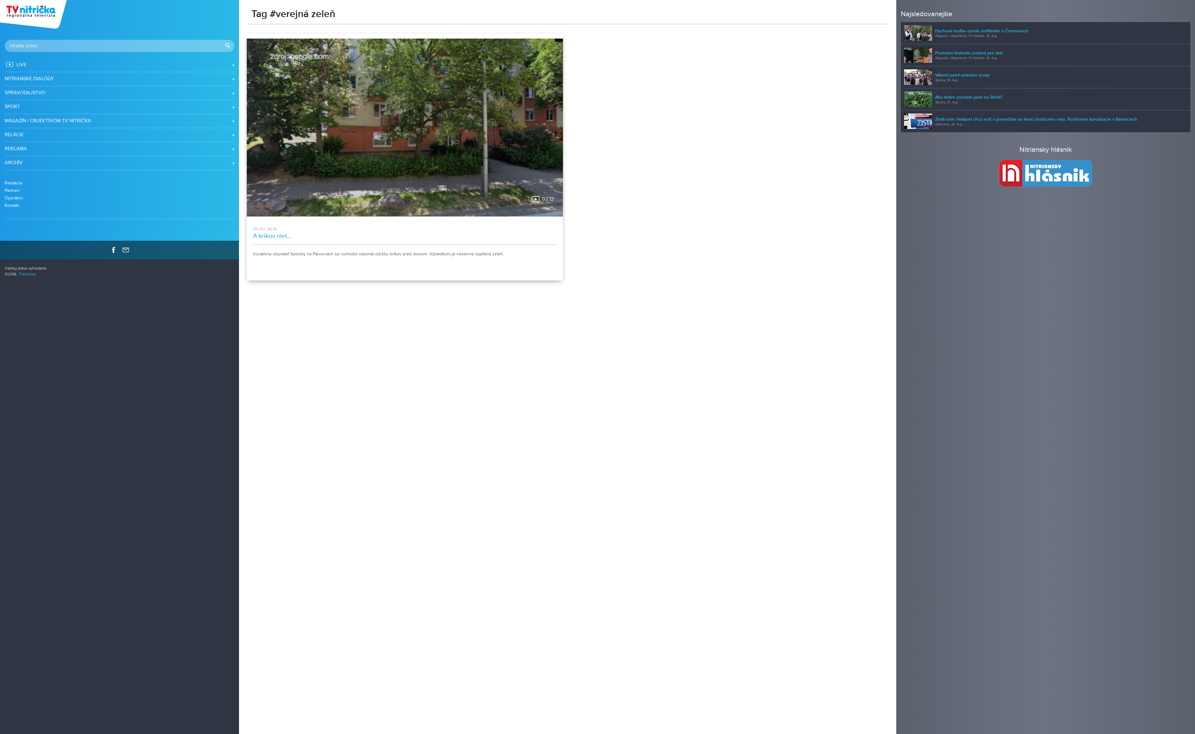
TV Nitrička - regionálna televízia (34, 14)
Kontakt (12, 205)
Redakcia (13, 183)
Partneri (12, 190)
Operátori (14, 198)
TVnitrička (27, 274)
